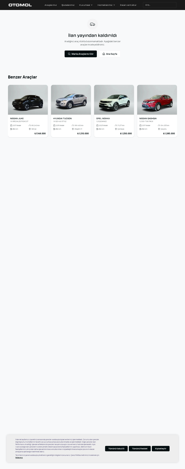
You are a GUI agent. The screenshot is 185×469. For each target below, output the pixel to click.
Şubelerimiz (68, 5)
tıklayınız (19, 457)
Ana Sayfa (111, 53)
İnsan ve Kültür (128, 5)
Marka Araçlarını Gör (83, 53)
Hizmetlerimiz (105, 5)
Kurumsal (84, 5)
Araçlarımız (51, 5)
